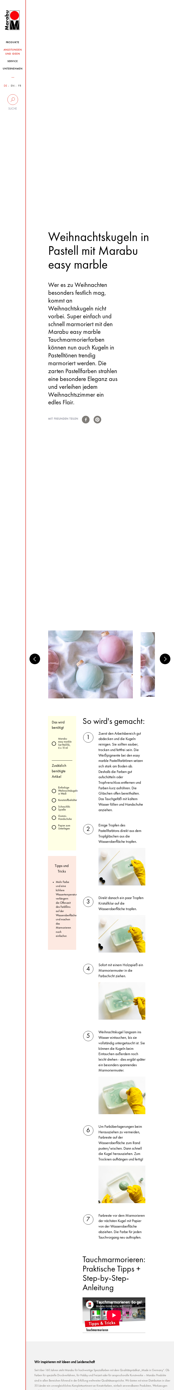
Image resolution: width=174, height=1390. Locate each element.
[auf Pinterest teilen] (97, 419)
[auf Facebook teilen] (86, 419)
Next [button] (165, 659)
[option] (90, 664)
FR (19, 86)
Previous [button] (34, 659)
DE (5, 86)
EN (13, 86)
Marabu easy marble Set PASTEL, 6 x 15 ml (65, 743)
